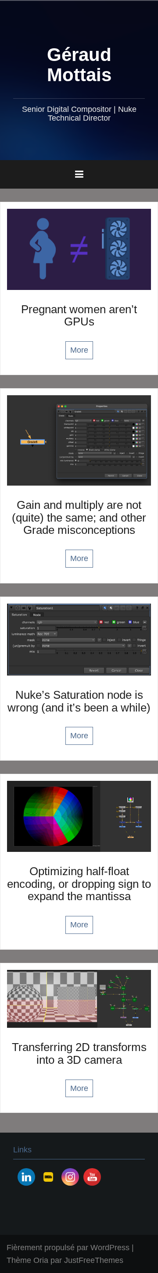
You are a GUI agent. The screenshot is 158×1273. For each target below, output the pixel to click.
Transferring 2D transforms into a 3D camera (79, 1053)
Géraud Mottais (79, 64)
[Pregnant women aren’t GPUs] (79, 248)
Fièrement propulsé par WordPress (68, 1247)
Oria (40, 1260)
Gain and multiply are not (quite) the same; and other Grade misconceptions (79, 517)
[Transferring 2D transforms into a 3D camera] (79, 998)
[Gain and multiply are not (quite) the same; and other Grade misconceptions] (79, 440)
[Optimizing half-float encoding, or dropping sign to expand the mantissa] (79, 816)
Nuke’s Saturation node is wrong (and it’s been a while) (79, 701)
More (79, 350)
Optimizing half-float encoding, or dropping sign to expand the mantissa (79, 884)
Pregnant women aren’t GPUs (79, 316)
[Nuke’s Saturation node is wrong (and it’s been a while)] (79, 639)
